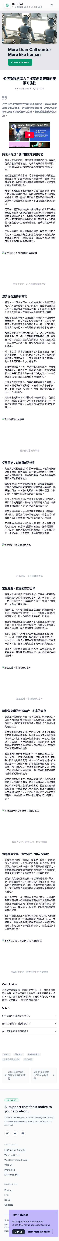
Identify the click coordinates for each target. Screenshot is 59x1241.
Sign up (19, 1231)
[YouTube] (15, 1133)
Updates (8, 1204)
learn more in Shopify (39, 1231)
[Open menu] (52, 5)
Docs (7, 1199)
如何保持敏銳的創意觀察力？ (16, 1023)
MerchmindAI (11, 1174)
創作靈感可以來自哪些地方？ (16, 1015)
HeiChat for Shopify (14, 1150)
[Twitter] (7, 1133)
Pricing (8, 1190)
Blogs (6, 1231)
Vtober (8, 1164)
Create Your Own (20, 62)
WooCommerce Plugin (15, 1160)
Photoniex (9, 1169)
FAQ (6, 1195)
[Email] (23, 1133)
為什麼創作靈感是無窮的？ (15, 1031)
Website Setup (11, 1155)
